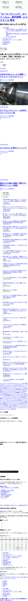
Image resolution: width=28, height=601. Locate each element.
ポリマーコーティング (17, 394)
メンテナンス (21, 404)
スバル (25, 395)
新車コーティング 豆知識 (10, 289)
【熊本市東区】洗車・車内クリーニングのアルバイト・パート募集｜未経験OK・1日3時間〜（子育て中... (15, 201)
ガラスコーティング (18, 383)
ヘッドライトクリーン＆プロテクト (10, 397)
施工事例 (5, 388)
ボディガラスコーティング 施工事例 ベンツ (15, 341)
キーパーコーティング (10, 385)
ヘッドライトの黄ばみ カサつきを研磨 (13, 379)
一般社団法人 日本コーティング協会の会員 (14, 505)
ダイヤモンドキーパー (9, 392)
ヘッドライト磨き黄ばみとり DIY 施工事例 (15, 277)
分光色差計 (20, 400)
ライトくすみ (17, 395)
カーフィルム (12, 400)
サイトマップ (4, 497)
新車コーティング (5, 391)
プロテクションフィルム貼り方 (17, 403)
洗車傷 (5, 404)
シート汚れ (9, 407)
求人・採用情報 (5, 496)
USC (14, 391)
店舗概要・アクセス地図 (7, 490)
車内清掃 (24, 397)
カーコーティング (6, 383)
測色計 (5, 403)
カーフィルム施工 (10, 409)
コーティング (13, 401)
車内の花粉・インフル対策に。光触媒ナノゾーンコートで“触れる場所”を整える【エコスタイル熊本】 (15, 258)
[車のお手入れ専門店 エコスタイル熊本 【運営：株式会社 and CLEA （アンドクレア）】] (14, 20)
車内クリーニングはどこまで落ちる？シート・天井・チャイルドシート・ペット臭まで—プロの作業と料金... (15, 208)
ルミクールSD (12, 404)
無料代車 (2, 511)
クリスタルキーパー (8, 386)
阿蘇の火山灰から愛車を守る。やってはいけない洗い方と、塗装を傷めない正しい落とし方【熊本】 (15, 311)
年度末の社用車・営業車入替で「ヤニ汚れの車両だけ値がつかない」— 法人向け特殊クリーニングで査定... (15, 228)
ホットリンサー (13, 398)
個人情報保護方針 (5, 491)
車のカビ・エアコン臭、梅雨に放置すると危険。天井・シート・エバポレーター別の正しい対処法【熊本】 (15, 215)
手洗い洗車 (13, 406)
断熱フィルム (4, 398)
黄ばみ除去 (6, 394)
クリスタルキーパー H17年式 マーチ (13, 337)
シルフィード (17, 407)
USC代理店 (4, 493)
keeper (24, 389)
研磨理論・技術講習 (6, 494)
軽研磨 (19, 389)
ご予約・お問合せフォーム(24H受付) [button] (9, 487)
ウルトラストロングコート (17, 388)
